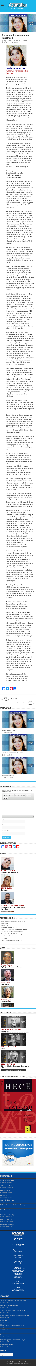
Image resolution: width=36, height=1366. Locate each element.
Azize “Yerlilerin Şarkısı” (7, 1180)
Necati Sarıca (6, 965)
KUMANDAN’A (5, 1190)
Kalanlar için (4, 1335)
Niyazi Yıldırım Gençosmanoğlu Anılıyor (12, 1325)
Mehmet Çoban (7, 1000)
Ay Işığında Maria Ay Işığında (9, 1305)
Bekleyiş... (4, 890)
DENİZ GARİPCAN (22, 41)
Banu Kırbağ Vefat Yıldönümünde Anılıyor (12, 1340)
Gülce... (3, 1049)
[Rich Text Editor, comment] (18, 807)
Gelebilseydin (4, 1330)
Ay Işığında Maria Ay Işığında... (11, 967)
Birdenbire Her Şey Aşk (7, 1215)
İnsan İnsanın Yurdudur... (10, 873)
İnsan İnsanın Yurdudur (7, 1344)
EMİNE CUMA (6, 888)
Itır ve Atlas (3, 1320)
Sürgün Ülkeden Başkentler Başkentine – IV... (15, 1067)
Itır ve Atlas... (5, 984)
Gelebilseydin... (6, 1001)
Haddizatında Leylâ (8, 775)
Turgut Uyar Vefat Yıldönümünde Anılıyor (12, 1310)
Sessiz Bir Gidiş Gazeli (7, 1200)
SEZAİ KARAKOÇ (8, 1064)
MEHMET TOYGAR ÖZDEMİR (12, 905)
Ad (3, 819)
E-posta (4, 825)
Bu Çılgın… (3, 1195)
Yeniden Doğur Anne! (8, 730)
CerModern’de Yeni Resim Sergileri (24, 703)
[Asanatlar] (18, 6)
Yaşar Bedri (5, 982)
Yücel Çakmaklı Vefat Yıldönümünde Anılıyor (13, 1300)
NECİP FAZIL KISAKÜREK (11, 1029)
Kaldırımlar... (5, 1031)
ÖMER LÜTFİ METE (8, 1047)
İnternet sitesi (5, 830)
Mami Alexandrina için (7, 1210)
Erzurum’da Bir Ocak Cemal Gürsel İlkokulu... (13, 908)
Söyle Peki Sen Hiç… (6, 1185)
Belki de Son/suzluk (6, 1219)
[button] (4, 795)
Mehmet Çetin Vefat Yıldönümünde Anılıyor (13, 1205)
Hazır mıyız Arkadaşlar (7, 1224)
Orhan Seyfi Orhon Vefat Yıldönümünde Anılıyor (14, 1315)
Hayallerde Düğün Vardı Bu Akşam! (12, 753)
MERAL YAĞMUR (8, 871)
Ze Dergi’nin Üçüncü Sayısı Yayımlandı (12, 699)
